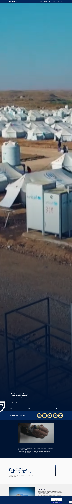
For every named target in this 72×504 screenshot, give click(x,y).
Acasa (41, 1)
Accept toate (56, 498)
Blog (50, 1)
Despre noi (14, 402)
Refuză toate (56, 500)
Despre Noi (45, 1)
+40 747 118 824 (59, 1)
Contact (54, 1)
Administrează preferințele (56, 502)
